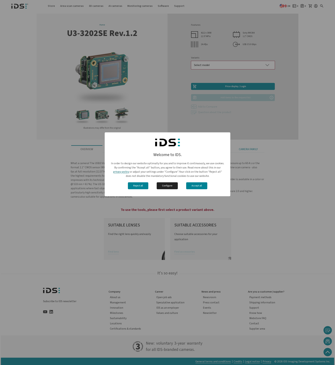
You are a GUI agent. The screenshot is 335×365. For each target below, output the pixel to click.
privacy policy (121, 172)
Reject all (138, 185)
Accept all (197, 185)
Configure (167, 185)
